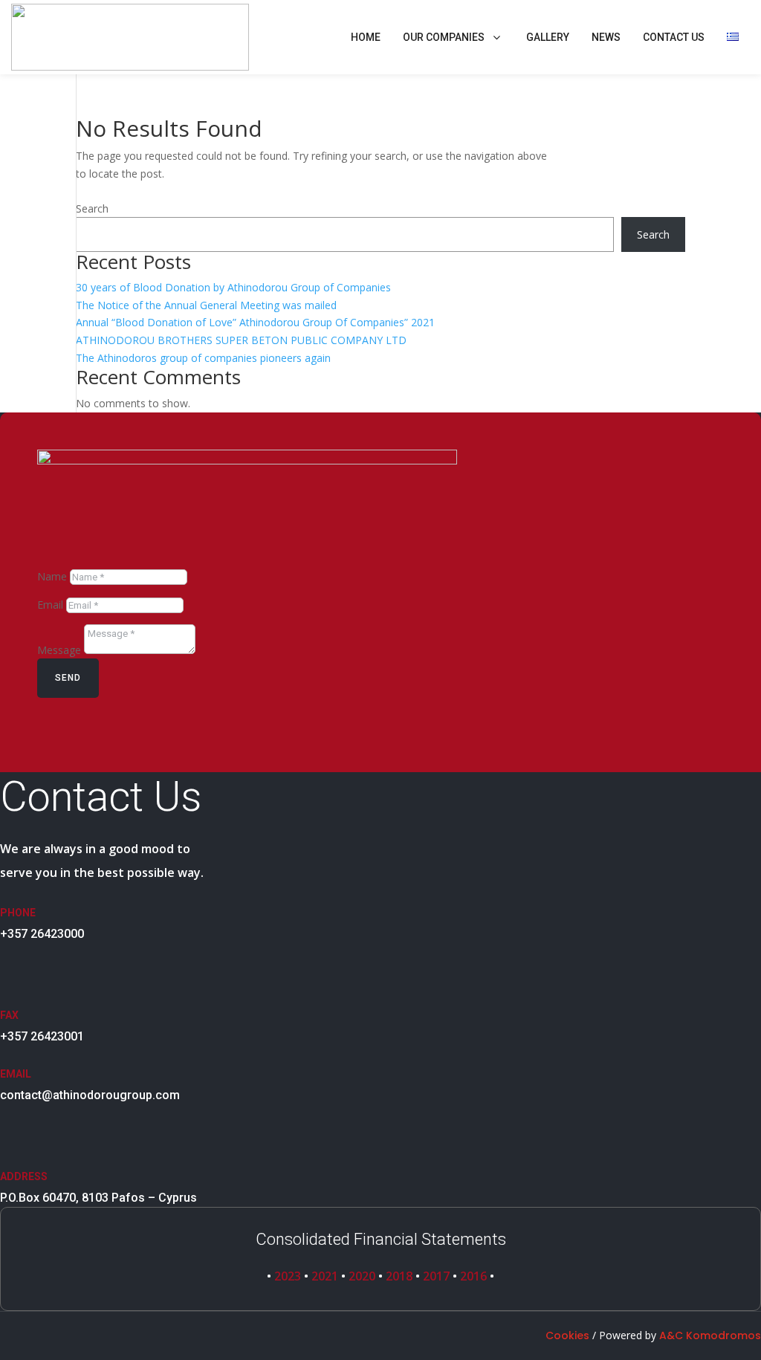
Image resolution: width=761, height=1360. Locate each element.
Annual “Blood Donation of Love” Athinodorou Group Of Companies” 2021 (255, 322)
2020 (362, 1276)
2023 (287, 1276)
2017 (436, 1276)
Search (92, 208)
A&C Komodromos (710, 1335)
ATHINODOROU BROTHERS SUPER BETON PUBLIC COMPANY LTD (241, 340)
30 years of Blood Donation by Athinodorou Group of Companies (233, 287)
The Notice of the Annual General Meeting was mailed (206, 305)
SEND (68, 678)
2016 (475, 1276)
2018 (399, 1276)
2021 (324, 1276)
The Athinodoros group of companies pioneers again (203, 358)
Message (59, 650)
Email (50, 605)
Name (52, 576)
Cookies (567, 1335)
